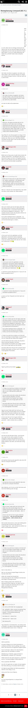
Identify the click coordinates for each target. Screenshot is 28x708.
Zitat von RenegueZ (9, 386)
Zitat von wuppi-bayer (10, 259)
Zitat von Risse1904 (9, 288)
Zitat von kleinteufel (9, 93)
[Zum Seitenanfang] (25, 706)
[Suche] (19, 1)
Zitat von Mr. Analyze (10, 480)
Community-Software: (14, 706)
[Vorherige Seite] (8, 695)
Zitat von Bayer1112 (9, 120)
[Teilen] (26, 15)
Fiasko (14, 684)
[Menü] (26, 1)
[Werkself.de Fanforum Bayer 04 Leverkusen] (2, 1)
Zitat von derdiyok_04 (10, 604)
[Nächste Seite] (19, 695)
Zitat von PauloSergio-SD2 (11, 176)
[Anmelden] (22, 2)
